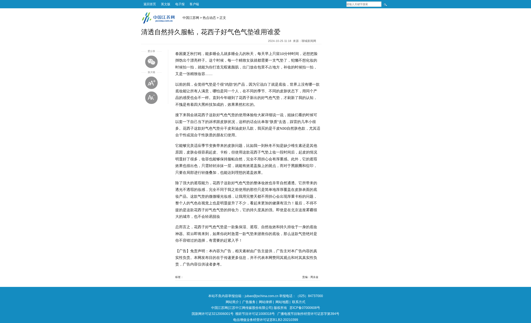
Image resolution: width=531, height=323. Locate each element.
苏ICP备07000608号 (305, 308)
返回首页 (150, 4)
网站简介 (232, 302)
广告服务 (249, 302)
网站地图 (282, 302)
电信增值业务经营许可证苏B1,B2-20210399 (265, 320)
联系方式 (298, 302)
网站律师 (265, 302)
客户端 (194, 4)
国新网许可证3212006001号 (213, 314)
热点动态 (209, 18)
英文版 (165, 4)
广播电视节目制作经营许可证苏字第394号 (308, 314)
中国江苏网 (191, 18)
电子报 (180, 4)
